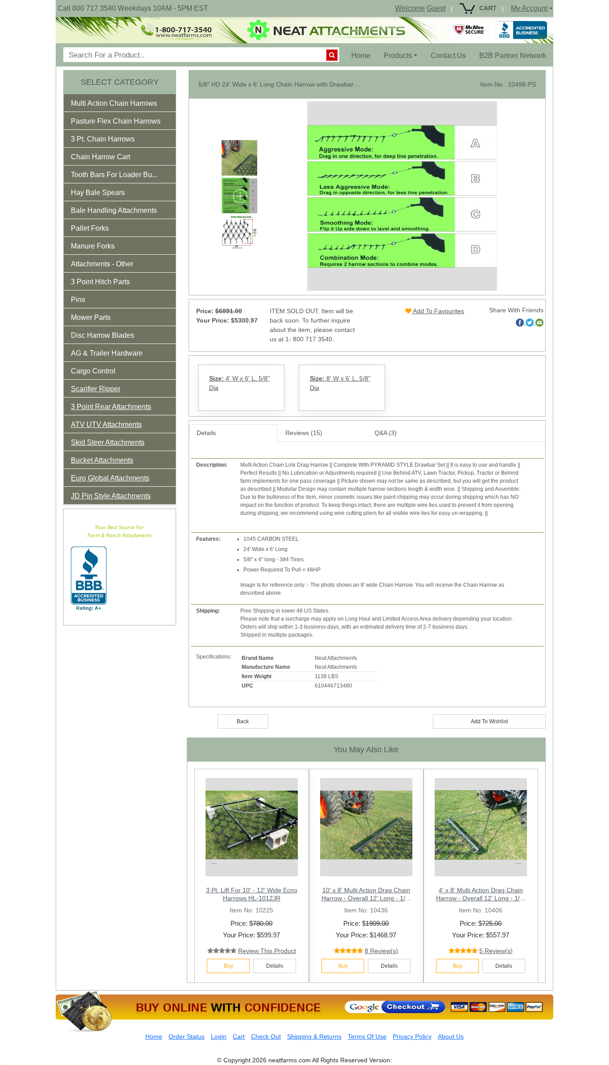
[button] (120, 105)
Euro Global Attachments (110, 478)
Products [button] (398, 55)
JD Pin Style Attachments (111, 496)
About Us (451, 1036)
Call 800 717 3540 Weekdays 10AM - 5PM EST (133, 8)
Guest (436, 8)
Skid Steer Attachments (107, 442)
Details (206, 432)
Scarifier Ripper (95, 389)
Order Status (187, 1036)
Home (364, 55)
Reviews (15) (303, 432)
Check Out (266, 1036)
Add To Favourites (437, 311)
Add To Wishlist (489, 721)
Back (243, 721)
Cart (239, 1036)
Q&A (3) (385, 432)
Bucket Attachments (102, 460)
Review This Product (267, 950)
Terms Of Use (367, 1036)
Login (218, 1036)
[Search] (331, 55)
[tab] (120, 103)
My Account (529, 8)
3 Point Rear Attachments (111, 406)
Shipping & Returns (314, 1036)
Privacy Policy (412, 1036)
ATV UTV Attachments (106, 424)
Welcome (410, 8)
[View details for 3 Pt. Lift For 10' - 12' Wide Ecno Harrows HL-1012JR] (252, 825)
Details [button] (274, 966)
